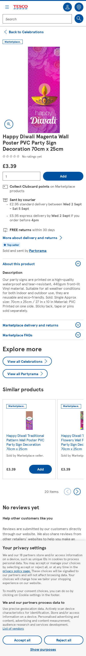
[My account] (67, 7)
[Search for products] (79, 18)
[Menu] (7, 7)
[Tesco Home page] (20, 7)
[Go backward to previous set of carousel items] (67, 491)
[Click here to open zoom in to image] (8, 124)
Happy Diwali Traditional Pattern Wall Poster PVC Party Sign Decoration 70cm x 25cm (25, 442)
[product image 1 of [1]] (43, 90)
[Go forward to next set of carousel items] (77, 491)
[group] (29, 440)
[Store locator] (79, 7)
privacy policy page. (17, 571)
